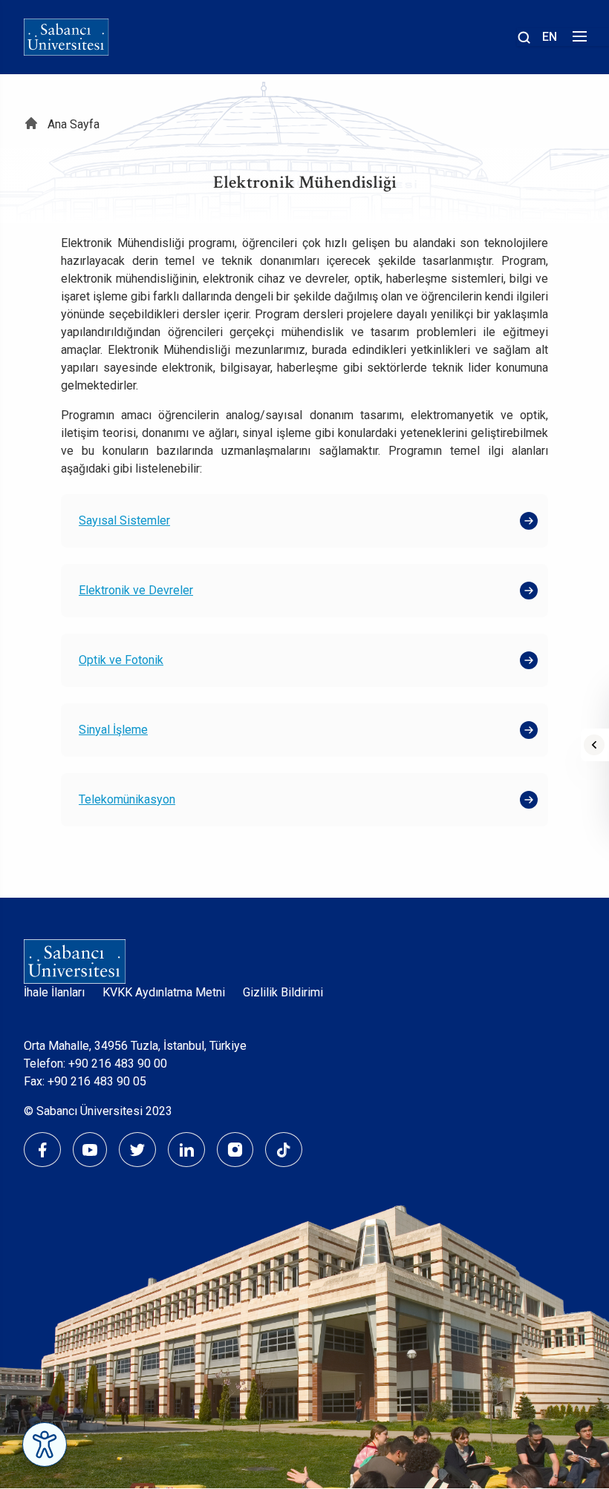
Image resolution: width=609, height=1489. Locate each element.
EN (549, 37)
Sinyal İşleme (113, 730)
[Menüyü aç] (577, 40)
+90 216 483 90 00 (117, 1063)
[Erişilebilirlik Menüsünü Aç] (44, 1444)
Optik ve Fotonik (121, 660)
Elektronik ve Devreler (136, 590)
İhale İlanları (54, 992)
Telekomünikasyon (127, 799)
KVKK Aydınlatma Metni (163, 992)
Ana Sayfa (74, 124)
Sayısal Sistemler (124, 520)
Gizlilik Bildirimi (283, 992)
